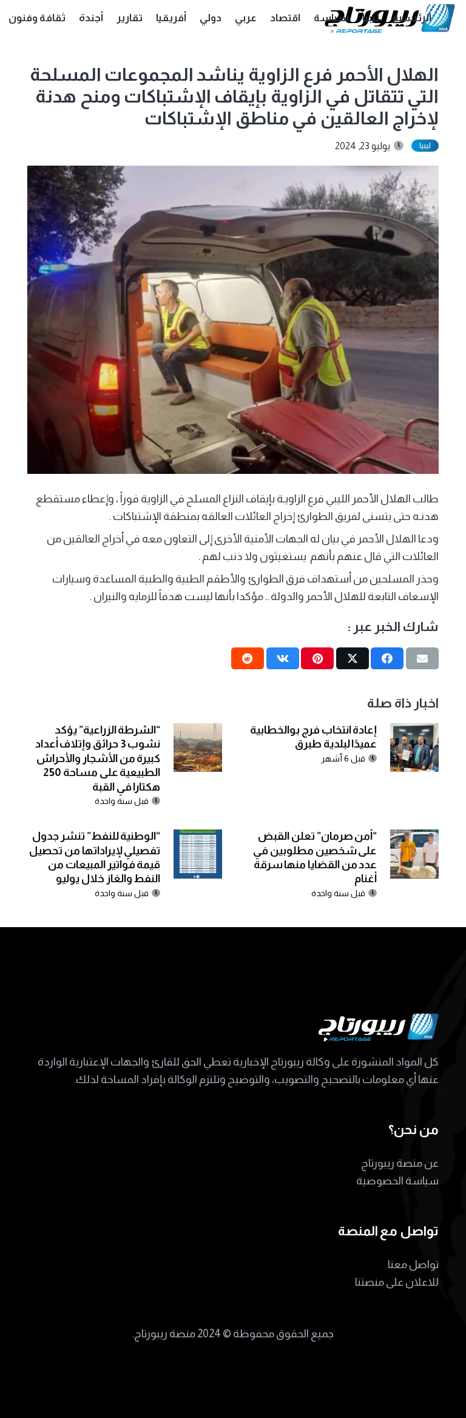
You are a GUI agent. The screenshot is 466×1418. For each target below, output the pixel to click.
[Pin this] (317, 658)
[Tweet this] (352, 658)
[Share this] (387, 658)
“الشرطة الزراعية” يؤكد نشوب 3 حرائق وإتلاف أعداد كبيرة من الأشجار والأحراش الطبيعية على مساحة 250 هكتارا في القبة (98, 758)
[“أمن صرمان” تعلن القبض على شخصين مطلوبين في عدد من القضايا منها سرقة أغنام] (414, 838)
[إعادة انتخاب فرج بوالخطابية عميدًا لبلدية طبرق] (414, 732)
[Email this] (422, 658)
